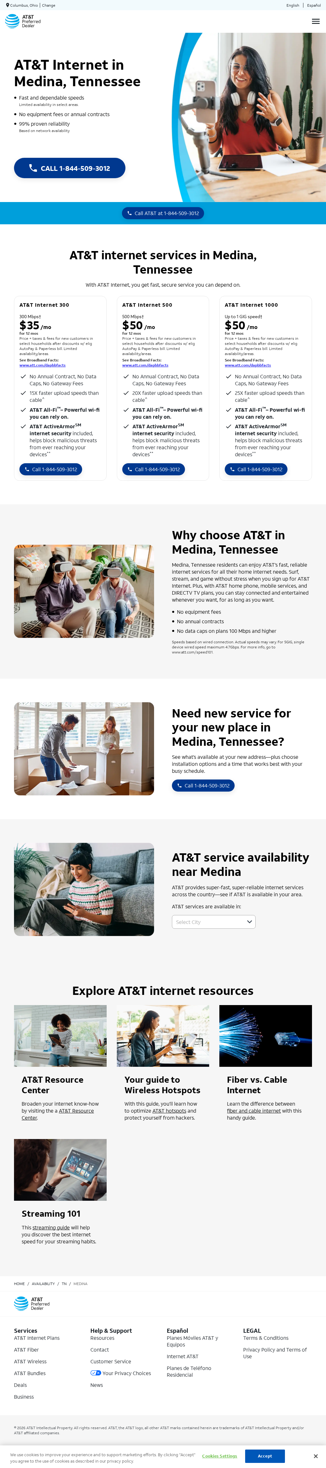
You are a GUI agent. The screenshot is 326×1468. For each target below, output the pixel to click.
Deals (20, 1384)
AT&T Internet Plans (37, 1337)
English (293, 5)
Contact (99, 1349)
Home (19, 1283)
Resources (102, 1337)
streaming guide (51, 1227)
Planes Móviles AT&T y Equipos (192, 1341)
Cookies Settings (219, 1456)
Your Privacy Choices (127, 1373)
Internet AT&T (183, 1356)
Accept (265, 1456)
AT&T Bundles (30, 1373)
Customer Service (110, 1361)
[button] (249, 921)
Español (314, 5)
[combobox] (206, 921)
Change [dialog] (48, 5)
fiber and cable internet (254, 1110)
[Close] (316, 1456)
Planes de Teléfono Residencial (189, 1371)
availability (43, 1283)
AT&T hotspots (169, 1110)
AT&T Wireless (30, 1361)
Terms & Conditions (265, 1337)
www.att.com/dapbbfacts (42, 365)
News (96, 1384)
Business (24, 1396)
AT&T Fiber (26, 1349)
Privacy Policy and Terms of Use (275, 1353)
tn (64, 1283)
